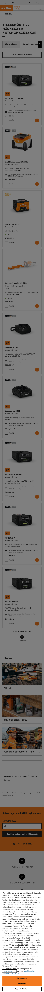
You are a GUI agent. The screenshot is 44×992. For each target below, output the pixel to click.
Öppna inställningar (22, 989)
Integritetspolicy (9, 971)
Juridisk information (10, 973)
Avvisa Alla (22, 983)
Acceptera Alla (22, 978)
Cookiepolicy (29, 971)
